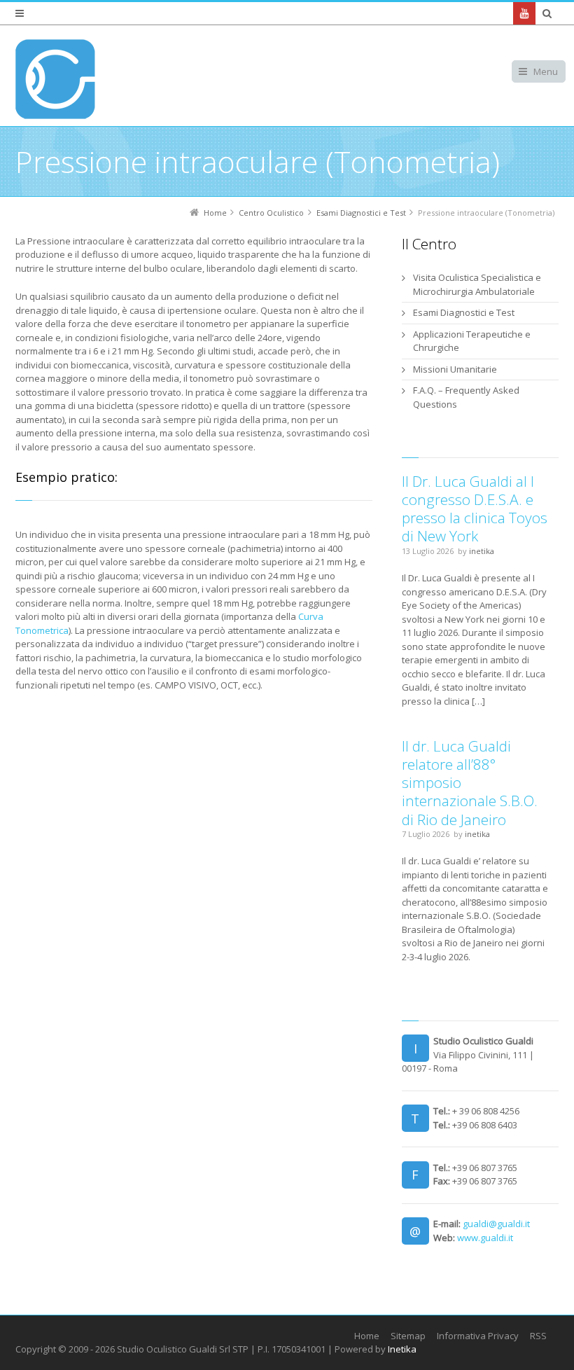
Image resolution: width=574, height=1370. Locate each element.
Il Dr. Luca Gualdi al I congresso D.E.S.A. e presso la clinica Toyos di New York (474, 508)
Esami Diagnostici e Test (463, 312)
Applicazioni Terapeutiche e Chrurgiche (472, 341)
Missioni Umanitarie (455, 369)
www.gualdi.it (485, 1237)
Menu (545, 71)
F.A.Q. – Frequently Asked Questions (466, 397)
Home (366, 1335)
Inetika (402, 1349)
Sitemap (408, 1335)
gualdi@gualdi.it (496, 1223)
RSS (538, 1335)
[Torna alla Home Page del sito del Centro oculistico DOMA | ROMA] (55, 79)
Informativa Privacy (478, 1335)
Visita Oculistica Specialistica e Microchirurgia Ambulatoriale (477, 284)
